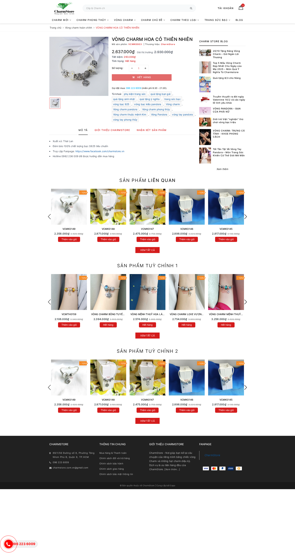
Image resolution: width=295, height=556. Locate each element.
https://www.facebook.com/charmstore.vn (99, 151)
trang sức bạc (172, 99)
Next (245, 216)
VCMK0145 (226, 228)
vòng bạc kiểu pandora (147, 104)
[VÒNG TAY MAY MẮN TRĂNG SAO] (69, 207)
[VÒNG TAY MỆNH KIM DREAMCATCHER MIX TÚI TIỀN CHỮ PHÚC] (147, 207)
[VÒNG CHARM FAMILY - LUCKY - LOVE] (187, 207)
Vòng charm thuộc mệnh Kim (129, 114)
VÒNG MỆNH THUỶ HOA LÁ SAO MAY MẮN (155, 314)
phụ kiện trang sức (135, 93)
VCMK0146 (186, 228)
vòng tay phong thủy (125, 119)
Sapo (172, 485)
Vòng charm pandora (125, 109)
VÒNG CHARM (124, 19)
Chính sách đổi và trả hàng (114, 458)
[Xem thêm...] (172, 469)
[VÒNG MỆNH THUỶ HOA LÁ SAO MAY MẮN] (147, 292)
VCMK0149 (68, 228)
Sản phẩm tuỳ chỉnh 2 (147, 351)
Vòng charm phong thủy (156, 109)
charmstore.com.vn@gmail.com (70, 467)
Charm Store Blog (213, 41)
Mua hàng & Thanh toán (113, 453)
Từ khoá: (117, 93)
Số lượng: (117, 68)
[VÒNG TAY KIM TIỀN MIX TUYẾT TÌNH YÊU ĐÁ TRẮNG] (108, 207)
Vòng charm (173, 104)
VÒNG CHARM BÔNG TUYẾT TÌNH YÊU (113, 314)
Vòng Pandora (159, 114)
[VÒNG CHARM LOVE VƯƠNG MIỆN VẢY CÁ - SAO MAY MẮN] (187, 292)
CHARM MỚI (60, 19)
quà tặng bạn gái (160, 93)
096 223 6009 (133, 88)
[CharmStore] (64, 8)
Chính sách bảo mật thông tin (116, 474)
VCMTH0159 (69, 314)
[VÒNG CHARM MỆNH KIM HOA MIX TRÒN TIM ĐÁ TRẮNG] (226, 207)
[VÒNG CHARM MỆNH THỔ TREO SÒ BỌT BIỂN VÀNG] (69, 292)
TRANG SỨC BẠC (217, 19)
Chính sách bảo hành (111, 463)
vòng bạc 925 (121, 104)
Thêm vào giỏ (69, 239)
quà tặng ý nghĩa (149, 99)
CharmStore (212, 455)
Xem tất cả (147, 250)
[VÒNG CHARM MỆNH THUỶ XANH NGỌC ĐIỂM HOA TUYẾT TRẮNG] (226, 292)
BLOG (239, 19)
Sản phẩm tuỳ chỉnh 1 (147, 265)
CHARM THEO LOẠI (183, 19)
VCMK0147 (147, 228)
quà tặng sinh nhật (124, 99)
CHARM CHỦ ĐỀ (152, 19)
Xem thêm (222, 169)
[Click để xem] (78, 66)
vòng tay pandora (182, 114)
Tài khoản (226, 8)
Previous (49, 216)
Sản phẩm (147, 180)
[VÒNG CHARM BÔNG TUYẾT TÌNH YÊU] (108, 292)
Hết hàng (108, 324)
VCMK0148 (108, 228)
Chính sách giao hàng (111, 468)
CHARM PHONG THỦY (91, 19)
